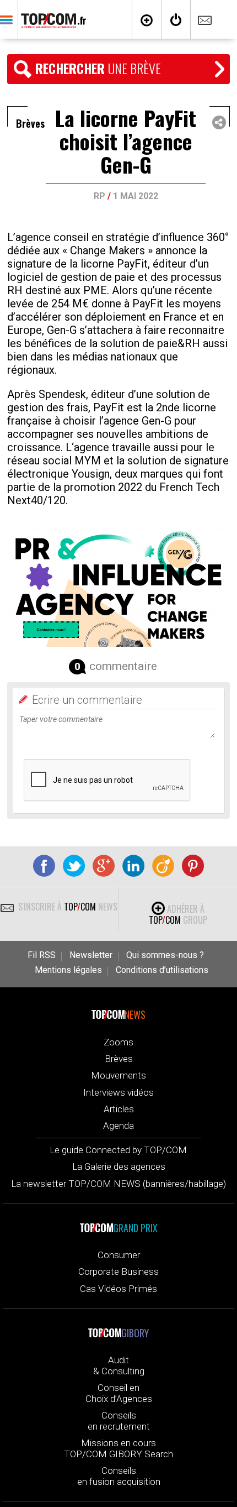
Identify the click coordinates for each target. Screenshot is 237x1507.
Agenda (118, 1125)
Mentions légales (68, 970)
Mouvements (118, 1075)
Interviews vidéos (118, 1092)
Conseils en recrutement (119, 1421)
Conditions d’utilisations (162, 970)
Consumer (119, 1254)
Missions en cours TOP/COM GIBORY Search (118, 1448)
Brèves (119, 1058)
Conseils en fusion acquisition (118, 1476)
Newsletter (90, 955)
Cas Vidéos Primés (118, 1288)
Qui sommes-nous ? (165, 955)
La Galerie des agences (118, 1166)
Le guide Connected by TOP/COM (118, 1149)
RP (99, 196)
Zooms (118, 1042)
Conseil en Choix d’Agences (118, 1393)
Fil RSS (42, 955)
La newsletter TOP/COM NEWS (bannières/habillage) (118, 1183)
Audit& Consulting (118, 1365)
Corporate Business (118, 1271)
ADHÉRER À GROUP (178, 914)
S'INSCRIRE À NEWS (66, 906)
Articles (119, 1108)
